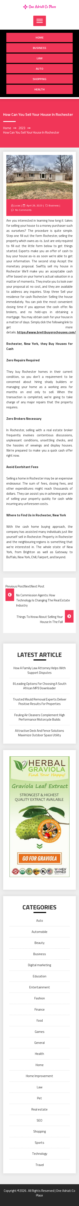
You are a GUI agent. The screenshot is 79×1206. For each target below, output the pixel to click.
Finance (40, 1009)
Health (39, 89)
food (39, 1020)
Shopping (39, 79)
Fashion (39, 998)
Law (40, 58)
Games (39, 1031)
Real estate (39, 1109)
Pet (39, 1098)
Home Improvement (39, 1075)
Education (39, 976)
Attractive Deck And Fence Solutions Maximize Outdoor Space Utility (39, 733)
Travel (39, 1164)
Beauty (39, 942)
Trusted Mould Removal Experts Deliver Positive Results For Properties (39, 701)
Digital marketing (39, 965)
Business (39, 48)
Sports (39, 1142)
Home (40, 37)
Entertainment (39, 987)
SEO (39, 1120)
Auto (39, 68)
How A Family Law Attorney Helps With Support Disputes (39, 670)
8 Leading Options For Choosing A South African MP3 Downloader (39, 686)
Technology (39, 1153)
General (39, 1042)
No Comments (23, 210)
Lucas (17, 205)
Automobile (39, 931)
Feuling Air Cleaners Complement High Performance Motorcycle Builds (39, 717)
